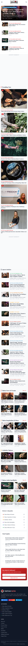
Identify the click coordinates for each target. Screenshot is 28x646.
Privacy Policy (4, 625)
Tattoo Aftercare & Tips (7, 615)
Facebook (5, 599)
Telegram (19, 599)
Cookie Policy (4, 632)
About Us (3, 621)
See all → (25, 390)
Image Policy (4, 636)
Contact (2, 623)
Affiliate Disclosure (5, 634)
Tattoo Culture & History (7, 613)
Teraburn (4, 642)
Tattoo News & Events (6, 606)
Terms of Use (4, 626)
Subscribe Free (14, 577)
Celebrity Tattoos (5, 609)
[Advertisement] (14, 70)
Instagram (12, 599)
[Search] (26, 2)
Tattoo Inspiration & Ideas (7, 608)
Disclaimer (3, 630)
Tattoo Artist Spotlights (7, 611)
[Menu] (2, 2)
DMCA (2, 628)
